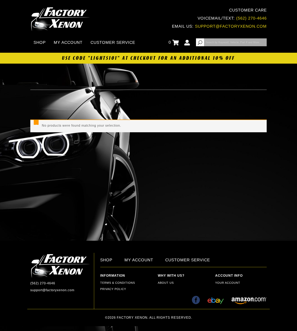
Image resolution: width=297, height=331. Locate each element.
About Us (166, 282)
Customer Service (113, 42)
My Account (68, 42)
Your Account (227, 282)
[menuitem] (40, 42)
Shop (40, 42)
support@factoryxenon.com (231, 26)
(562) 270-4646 (251, 18)
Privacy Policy (113, 289)
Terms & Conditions (117, 282)
